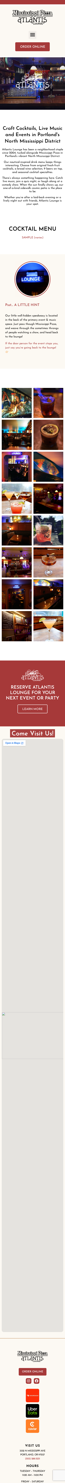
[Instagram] (28, 1381)
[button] (32, 35)
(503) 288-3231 (32, 1458)
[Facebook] (36, 1381)
